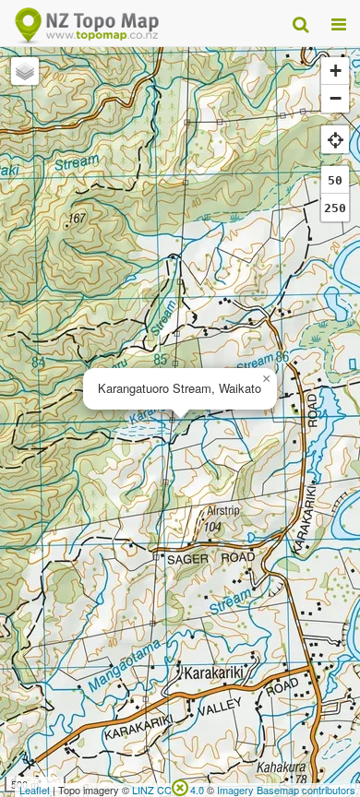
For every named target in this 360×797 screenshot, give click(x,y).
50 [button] (335, 180)
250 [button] (335, 208)
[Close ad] (180, 786)
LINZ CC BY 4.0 (168, 789)
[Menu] (338, 23)
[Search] (300, 23)
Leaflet (34, 789)
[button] (266, 379)
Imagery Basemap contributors (286, 789)
